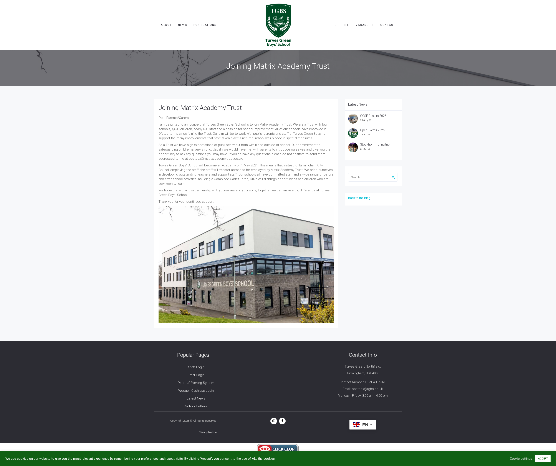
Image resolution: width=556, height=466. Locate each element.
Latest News (196, 398)
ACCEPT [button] (543, 458)
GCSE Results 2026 (373, 116)
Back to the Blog (359, 198)
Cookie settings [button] (521, 459)
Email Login (196, 375)
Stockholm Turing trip (375, 144)
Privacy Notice (208, 432)
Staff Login (196, 367)
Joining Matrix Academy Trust (200, 107)
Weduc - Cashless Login (196, 391)
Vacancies (365, 25)
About (166, 25)
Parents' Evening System (196, 383)
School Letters (196, 406)
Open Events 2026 (372, 130)
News (182, 25)
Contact (387, 25)
